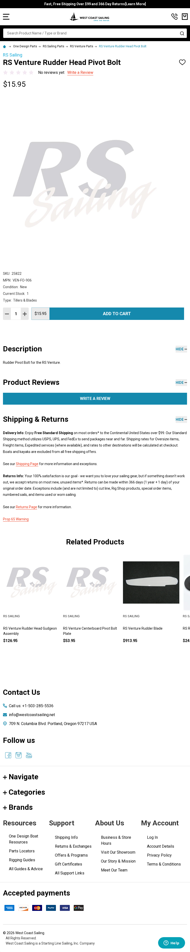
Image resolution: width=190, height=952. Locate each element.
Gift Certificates (68, 864)
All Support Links (69, 873)
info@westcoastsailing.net (32, 714)
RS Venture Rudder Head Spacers (89, 628)
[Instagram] (18, 755)
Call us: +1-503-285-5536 (31, 705)
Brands (21, 807)
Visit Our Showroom (118, 852)
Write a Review (80, 72)
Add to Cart (117, 313)
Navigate (23, 776)
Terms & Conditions (164, 864)
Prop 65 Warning (16, 519)
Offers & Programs (71, 855)
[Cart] (185, 16)
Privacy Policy (159, 855)
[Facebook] (8, 755)
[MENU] (6, 16)
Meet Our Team (114, 870)
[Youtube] (29, 755)
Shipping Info (66, 837)
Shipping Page (27, 464)
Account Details (160, 846)
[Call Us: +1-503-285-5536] (174, 16)
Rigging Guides (22, 860)
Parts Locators (22, 851)
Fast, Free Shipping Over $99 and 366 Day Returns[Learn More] (95, 4)
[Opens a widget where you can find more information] (171, 943)
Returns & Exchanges (73, 846)
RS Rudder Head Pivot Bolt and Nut (30, 628)
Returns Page (26, 507)
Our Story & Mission (118, 861)
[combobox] (95, 33)
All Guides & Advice (26, 869)
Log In (152, 837)
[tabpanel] (31, 607)
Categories (27, 792)
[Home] (5, 46)
